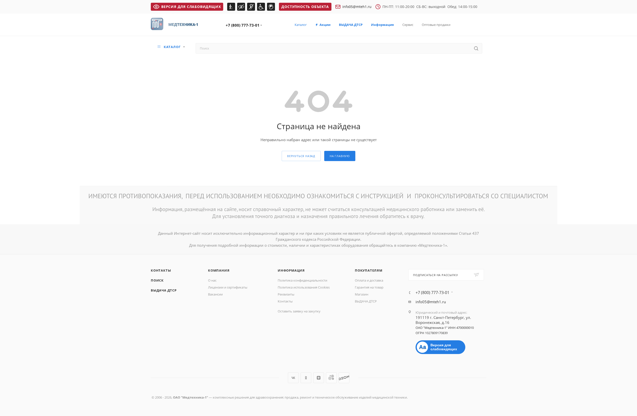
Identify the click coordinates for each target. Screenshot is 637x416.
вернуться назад (301, 156)
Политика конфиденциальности (302, 280)
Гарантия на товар (369, 287)
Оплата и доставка (369, 280)
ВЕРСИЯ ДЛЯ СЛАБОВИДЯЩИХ (191, 6)
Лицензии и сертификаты (227, 287)
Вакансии (215, 294)
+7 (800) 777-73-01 (243, 25)
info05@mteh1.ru (357, 6)
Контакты (161, 270)
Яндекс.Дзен (318, 377)
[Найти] (476, 48)
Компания (218, 270)
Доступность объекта (305, 6)
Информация (291, 270)
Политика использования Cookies (304, 287)
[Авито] (331, 377)
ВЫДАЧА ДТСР (164, 290)
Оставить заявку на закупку (299, 311)
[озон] (344, 377)
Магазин (361, 294)
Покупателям (368, 270)
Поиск (157, 280)
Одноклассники (306, 377)
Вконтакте (293, 377)
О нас (212, 280)
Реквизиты (286, 294)
